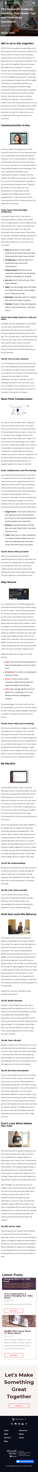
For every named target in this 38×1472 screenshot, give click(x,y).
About (21, 1438)
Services (7, 1438)
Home (6, 1430)
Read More (13, 1311)
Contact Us (19, 1406)
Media (21, 1434)
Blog (6, 1441)
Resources (23, 1430)
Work (6, 1434)
